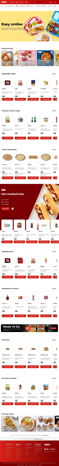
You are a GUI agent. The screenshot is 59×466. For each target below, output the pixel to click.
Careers (26, 450)
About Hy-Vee (27, 445)
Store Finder (8, 456)
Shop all (54, 73)
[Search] (44, 2)
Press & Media (8, 454)
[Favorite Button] (33, 52)
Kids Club (36, 452)
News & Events (27, 452)
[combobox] (39, 2)
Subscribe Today (45, 435)
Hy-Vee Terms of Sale (38, 439)
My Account (8, 449)
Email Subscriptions (9, 447)
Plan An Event (18, 458)
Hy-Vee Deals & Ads (38, 446)
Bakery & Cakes (18, 452)
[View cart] (55, 2)
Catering (17, 456)
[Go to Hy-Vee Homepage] (4, 2)
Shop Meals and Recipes (39, 448)
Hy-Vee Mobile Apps (38, 450)
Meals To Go (18, 448)
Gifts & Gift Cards (18, 454)
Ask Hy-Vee (8, 445)
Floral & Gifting (18, 450)
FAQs (26, 454)
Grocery (17, 446)
